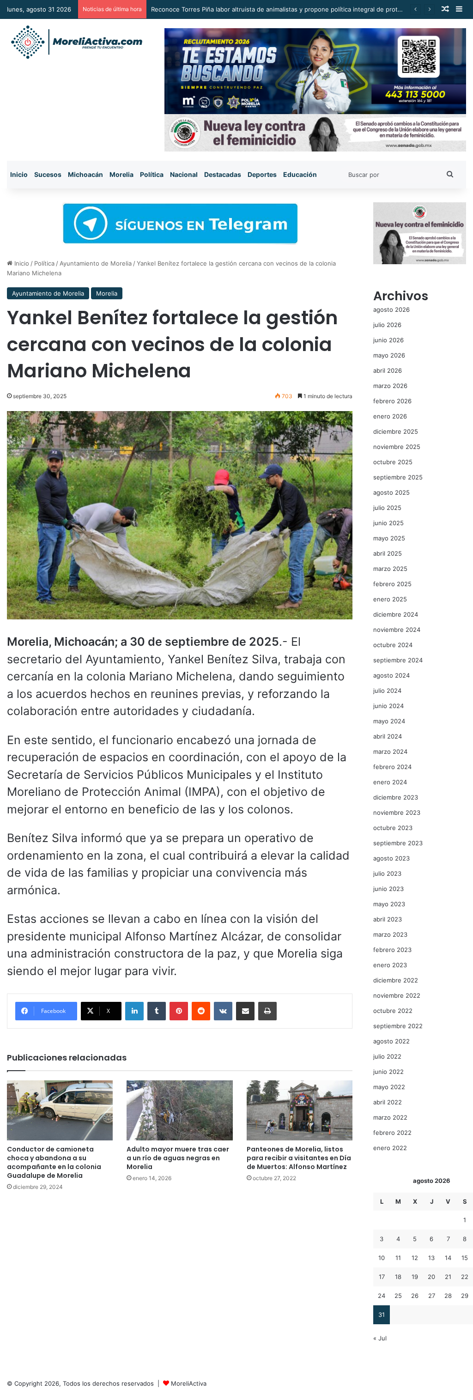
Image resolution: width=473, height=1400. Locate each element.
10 (381, 1257)
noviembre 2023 (396, 812)
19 (415, 1276)
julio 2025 (387, 507)
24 (381, 1295)
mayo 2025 (389, 538)
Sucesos (47, 174)
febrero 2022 (392, 1132)
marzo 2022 (390, 1117)
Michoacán (85, 174)
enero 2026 (390, 416)
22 (464, 1276)
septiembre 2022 (398, 1026)
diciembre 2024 (395, 614)
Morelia (121, 174)
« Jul (380, 1338)
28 (448, 1295)
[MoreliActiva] (76, 42)
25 (398, 1295)
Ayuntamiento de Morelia (96, 263)
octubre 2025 (392, 462)
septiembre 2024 (398, 660)
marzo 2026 (390, 385)
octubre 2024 (392, 644)
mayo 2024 (389, 721)
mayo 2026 (389, 355)
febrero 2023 (392, 949)
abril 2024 (387, 736)
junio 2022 (388, 1071)
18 (398, 1276)
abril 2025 (387, 553)
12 (415, 1257)
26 (414, 1295)
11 (398, 1257)
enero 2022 (390, 1148)
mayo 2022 (389, 1087)
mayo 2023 (389, 904)
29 (464, 1295)
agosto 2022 (391, 1041)
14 (448, 1257)
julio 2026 (387, 324)
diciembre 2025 (395, 431)
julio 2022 (387, 1056)
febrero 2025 (392, 584)
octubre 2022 (392, 1010)
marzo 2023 (390, 934)
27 (431, 1295)
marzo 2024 (390, 751)
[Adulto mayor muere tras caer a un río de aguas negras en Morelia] (179, 1110)
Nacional (184, 174)
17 (382, 1276)
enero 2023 (390, 965)
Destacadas (222, 174)
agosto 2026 (391, 309)
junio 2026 (388, 340)
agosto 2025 (391, 492)
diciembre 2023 (395, 797)
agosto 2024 (391, 675)
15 (464, 1257)
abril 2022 (387, 1102)
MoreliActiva (188, 1383)
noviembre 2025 (396, 446)
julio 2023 (387, 873)
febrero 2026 (392, 401)
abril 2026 (387, 370)
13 (431, 1257)
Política (152, 174)
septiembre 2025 (398, 477)
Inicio (19, 174)
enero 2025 (390, 599)
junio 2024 (388, 705)
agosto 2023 (391, 858)
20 (431, 1276)
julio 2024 (387, 690)
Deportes (262, 174)
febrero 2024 (392, 766)
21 (448, 1276)
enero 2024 (390, 782)
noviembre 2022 (396, 995)
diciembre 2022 (395, 980)
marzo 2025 (390, 568)
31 (381, 1314)
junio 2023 (388, 888)
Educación (300, 174)
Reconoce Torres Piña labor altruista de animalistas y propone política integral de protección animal (294, 9)
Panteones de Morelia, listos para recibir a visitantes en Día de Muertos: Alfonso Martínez (299, 1158)
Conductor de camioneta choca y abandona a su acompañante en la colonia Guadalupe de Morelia (54, 1162)
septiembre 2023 (398, 843)
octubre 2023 (392, 827)
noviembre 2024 (396, 629)
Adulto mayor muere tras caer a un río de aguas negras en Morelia (178, 1158)
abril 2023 (387, 919)
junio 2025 (388, 523)
